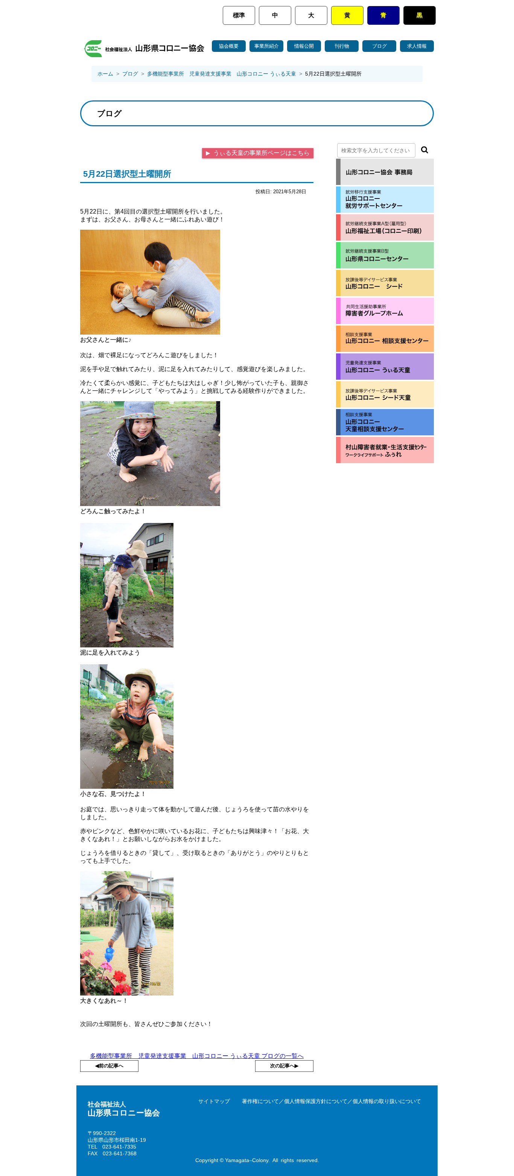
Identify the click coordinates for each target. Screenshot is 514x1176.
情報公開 (304, 46)
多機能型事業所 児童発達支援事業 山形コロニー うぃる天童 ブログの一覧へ (197, 1056)
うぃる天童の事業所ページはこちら (261, 153)
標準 (239, 15)
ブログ (379, 46)
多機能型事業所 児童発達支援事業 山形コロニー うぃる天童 (221, 74)
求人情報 (417, 46)
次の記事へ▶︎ (284, 1065)
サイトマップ (214, 1101)
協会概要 (229, 46)
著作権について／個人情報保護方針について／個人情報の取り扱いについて (331, 1101)
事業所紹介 (266, 46)
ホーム (105, 74)
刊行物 (342, 46)
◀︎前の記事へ (109, 1065)
